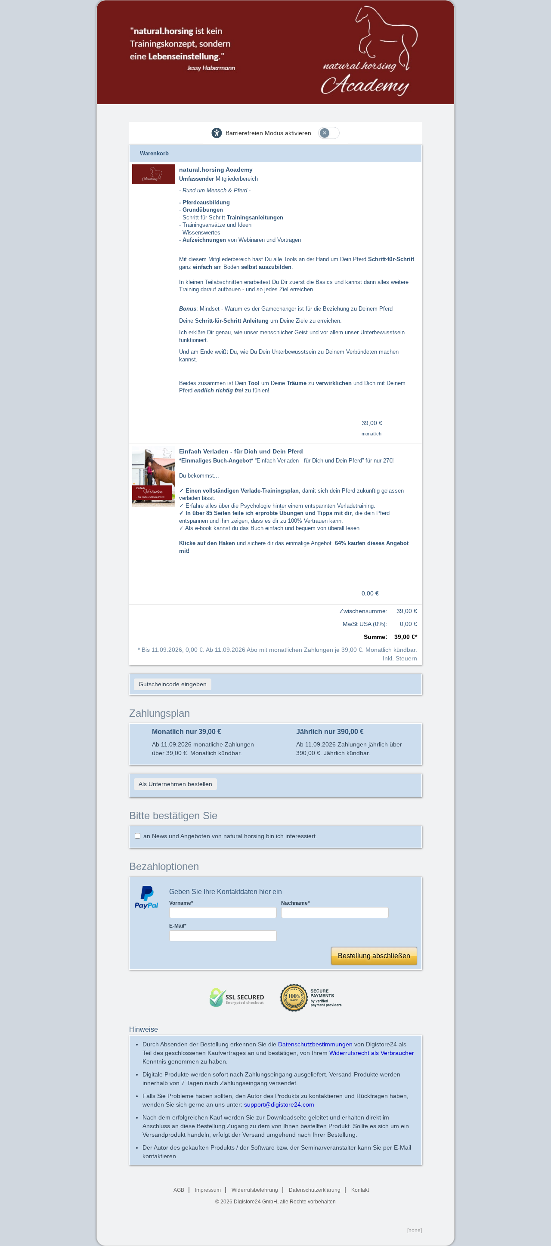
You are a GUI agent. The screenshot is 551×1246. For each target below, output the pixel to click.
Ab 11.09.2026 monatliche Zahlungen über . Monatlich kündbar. (203, 748)
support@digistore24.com (279, 1104)
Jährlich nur (330, 731)
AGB (178, 1190)
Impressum (208, 1190)
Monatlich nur (186, 731)
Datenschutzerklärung (315, 1190)
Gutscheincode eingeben (173, 684)
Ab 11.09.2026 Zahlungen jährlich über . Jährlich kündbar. (349, 748)
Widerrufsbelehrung (255, 1190)
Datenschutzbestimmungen (315, 1044)
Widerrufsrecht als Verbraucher (371, 1052)
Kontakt (360, 1190)
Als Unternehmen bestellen (175, 783)
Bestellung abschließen (374, 955)
